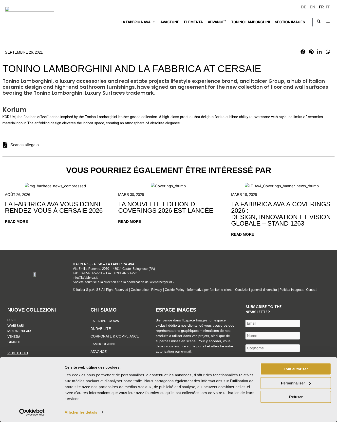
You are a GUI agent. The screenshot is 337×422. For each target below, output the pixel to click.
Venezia (13, 336)
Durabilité (101, 329)
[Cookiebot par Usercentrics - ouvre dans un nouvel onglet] (32, 412)
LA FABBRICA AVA (135, 22)
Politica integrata (291, 290)
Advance (99, 352)
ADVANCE (217, 21)
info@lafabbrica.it (85, 277)
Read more (16, 221)
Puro (12, 319)
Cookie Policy (175, 290)
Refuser (296, 397)
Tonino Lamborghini (250, 22)
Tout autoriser (296, 369)
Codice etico (140, 290)
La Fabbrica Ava (105, 321)
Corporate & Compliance (115, 336)
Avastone (169, 22)
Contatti (311, 290)
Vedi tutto (17, 353)
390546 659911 (91, 273)
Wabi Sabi (15, 325)
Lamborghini (103, 344)
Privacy (156, 290)
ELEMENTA (193, 22)
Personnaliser (293, 383)
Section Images (290, 22)
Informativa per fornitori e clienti (210, 290)
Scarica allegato (24, 145)
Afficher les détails (81, 412)
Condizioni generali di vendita (256, 290)
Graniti (14, 341)
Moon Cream (19, 331)
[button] (303, 52)
